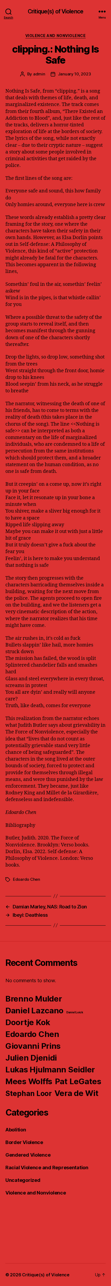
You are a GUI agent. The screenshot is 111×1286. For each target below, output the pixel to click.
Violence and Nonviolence (55, 35)
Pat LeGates (78, 1081)
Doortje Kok (27, 1022)
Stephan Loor (28, 1093)
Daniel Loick (74, 1012)
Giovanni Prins (33, 1046)
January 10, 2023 (74, 73)
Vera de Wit (76, 1093)
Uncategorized (22, 1180)
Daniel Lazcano (34, 1010)
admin (39, 73)
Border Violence (24, 1142)
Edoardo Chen (26, 879)
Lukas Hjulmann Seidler (50, 1069)
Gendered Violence (27, 1155)
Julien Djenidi (31, 1057)
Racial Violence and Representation (46, 1167)
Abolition (15, 1129)
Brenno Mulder (33, 998)
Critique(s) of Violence (55, 11)
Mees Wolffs (28, 1081)
